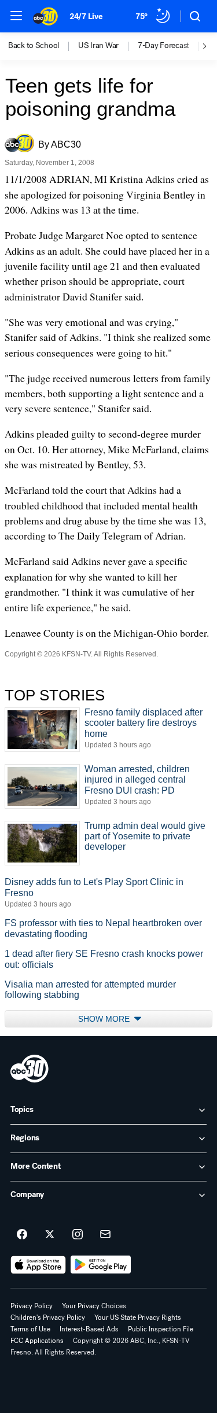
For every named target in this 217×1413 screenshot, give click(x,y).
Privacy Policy (31, 1305)
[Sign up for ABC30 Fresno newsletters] (105, 1234)
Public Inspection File (160, 1329)
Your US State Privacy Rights (137, 1317)
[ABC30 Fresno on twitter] (49, 1234)
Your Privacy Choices (94, 1305)
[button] (16, 15)
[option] (43, 46)
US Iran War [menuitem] (98, 46)
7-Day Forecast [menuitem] (163, 46)
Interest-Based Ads (89, 1329)
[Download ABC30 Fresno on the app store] (38, 1265)
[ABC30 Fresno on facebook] (22, 1234)
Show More (105, 1018)
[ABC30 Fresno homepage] (45, 16)
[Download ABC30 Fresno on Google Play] (101, 1265)
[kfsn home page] (29, 1068)
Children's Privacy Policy (47, 1317)
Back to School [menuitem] (33, 46)
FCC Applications (37, 1340)
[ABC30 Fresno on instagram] (77, 1234)
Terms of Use (30, 1329)
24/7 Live (85, 16)
